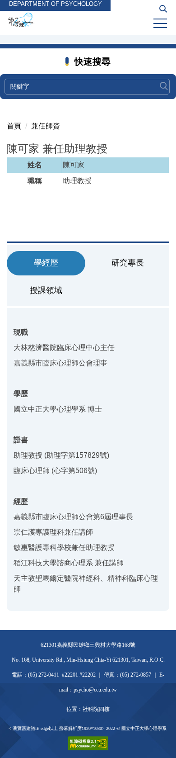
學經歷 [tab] (46, 262)
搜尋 (163, 82)
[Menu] (160, 23)
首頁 (14, 126)
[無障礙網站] (88, 742)
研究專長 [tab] (127, 262)
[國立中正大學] (88, 20)
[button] (163, 12)
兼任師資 (45, 126)
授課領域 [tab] (46, 290)
